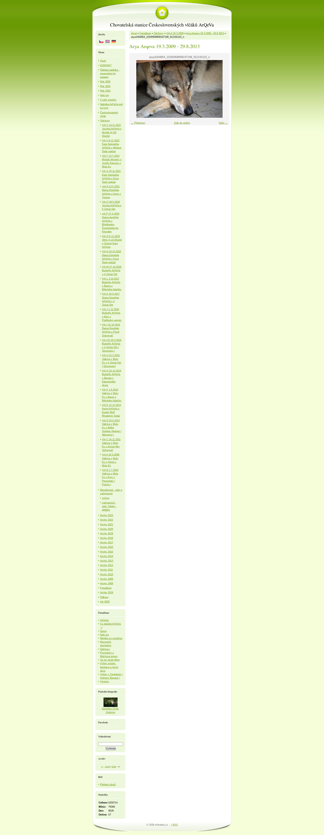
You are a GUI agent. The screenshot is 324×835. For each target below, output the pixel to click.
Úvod (134, 33)
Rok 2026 (105, 81)
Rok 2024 (105, 90)
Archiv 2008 (106, 583)
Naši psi (104, 95)
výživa (105, 498)
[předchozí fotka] (135, 89)
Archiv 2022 (106, 519)
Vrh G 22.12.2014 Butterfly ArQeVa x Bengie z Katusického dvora (111, 378)
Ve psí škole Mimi (110, 659)
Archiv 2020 (106, 529)
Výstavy (104, 681)
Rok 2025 (105, 86)
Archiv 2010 (106, 574)
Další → (223, 122)
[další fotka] (223, 89)
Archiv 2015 (106, 551)
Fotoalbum (145, 33)
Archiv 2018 (106, 538)
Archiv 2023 (106, 515)
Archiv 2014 (106, 556)
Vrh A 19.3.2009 (175, 33)
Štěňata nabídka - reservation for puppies (109, 73)
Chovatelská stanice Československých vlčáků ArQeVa (162, 24)
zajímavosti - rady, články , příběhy (109, 506)
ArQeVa (104, 620)
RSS (175, 824)
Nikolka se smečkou (111, 638)
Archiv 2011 (106, 569)
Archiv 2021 (106, 524)
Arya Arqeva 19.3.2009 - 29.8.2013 (205, 33)
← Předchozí (138, 122)
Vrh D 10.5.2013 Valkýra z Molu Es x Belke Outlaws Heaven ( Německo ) (111, 427)
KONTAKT (106, 65)
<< (102, 767)
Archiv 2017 (106, 542)
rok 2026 (105, 601)
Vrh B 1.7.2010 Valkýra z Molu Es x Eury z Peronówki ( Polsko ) (110, 477)
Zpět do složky (182, 122)
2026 (114, 767)
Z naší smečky (108, 99)
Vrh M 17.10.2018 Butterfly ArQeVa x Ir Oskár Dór (111, 270)
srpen (107, 767)
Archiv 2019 (106, 533)
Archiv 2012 (106, 565)
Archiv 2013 (106, 560)
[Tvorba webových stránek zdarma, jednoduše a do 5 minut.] (170, 825)
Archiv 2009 (106, 579)
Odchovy (159, 33)
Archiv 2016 (106, 547)
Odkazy (104, 597)
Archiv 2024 (106, 592)
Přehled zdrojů (108, 784)
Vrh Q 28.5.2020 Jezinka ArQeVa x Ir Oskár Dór (112, 205)
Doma (103, 631)
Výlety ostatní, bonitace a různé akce (109, 667)
